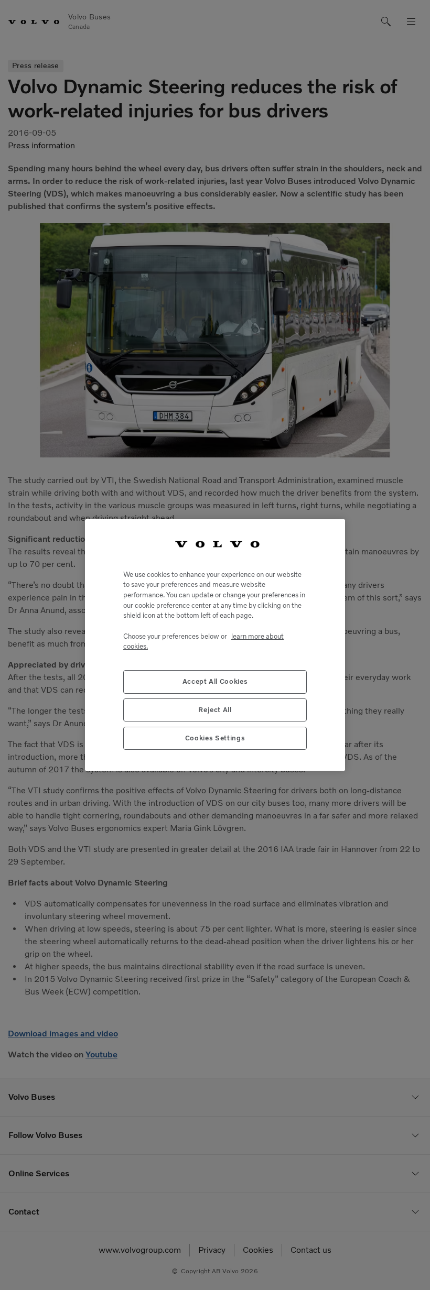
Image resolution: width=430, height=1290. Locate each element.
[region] (215, 645)
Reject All (215, 710)
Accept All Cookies (215, 681)
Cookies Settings (215, 738)
